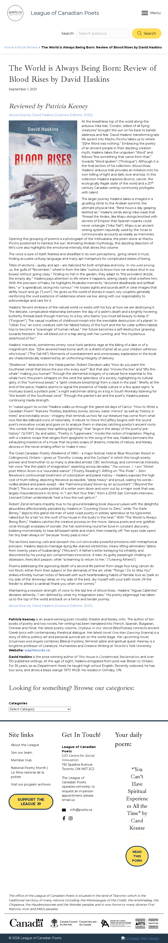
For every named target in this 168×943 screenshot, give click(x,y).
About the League (25, 745)
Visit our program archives (31, 784)
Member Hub (21, 760)
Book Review (28, 47)
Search (67, 33)
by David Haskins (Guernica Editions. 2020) (51, 115)
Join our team (21, 753)
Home (9, 47)
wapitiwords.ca (37, 650)
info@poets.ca (81, 810)
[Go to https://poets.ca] (68, 13)
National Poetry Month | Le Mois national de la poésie (29, 772)
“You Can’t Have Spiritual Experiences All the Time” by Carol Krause (137, 798)
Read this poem (140, 856)
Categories (18, 703)
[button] (146, 33)
